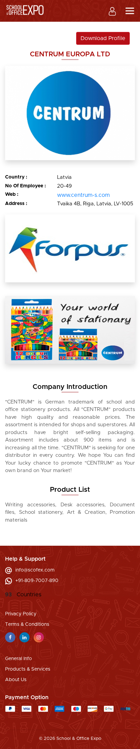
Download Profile (103, 38)
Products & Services (27, 669)
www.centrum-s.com (83, 195)
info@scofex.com (35, 570)
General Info (18, 658)
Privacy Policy (20, 614)
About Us (16, 679)
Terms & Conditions (27, 624)
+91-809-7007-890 (36, 580)
